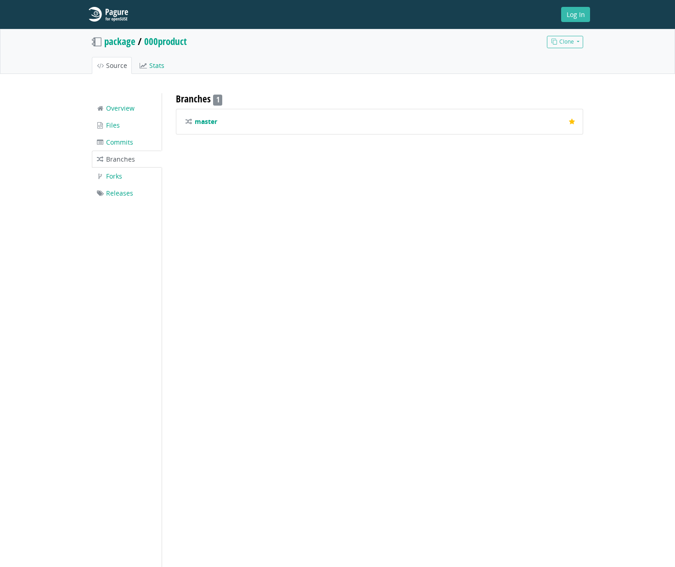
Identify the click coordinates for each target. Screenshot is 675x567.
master (206, 121)
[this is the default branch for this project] (571, 121)
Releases (118, 193)
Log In (576, 14)
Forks (113, 176)
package (119, 41)
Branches (119, 159)
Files (112, 125)
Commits (118, 142)
